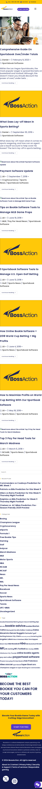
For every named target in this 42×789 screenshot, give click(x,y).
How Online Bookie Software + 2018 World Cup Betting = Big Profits (18, 336)
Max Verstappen (31, 639)
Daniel (5, 59)
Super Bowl (26, 664)
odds (36, 649)
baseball (3, 622)
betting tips (34, 622)
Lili (3, 176)
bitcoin (2, 626)
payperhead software (26, 657)
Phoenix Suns (4, 661)
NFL (1, 578)
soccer (9, 664)
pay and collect (6, 657)
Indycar (4, 548)
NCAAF (3, 570)
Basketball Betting (12, 622)
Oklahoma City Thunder (8, 653)
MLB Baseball (14, 644)
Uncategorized (7, 611)
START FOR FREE (21, 727)
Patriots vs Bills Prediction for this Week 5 (20, 489)
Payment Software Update (16, 171)
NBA (2, 563)
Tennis (3, 604)
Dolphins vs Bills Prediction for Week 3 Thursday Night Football (18, 500)
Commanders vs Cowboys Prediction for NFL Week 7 (20, 484)
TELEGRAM (33, 2)
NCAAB (5, 452)
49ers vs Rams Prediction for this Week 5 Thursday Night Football (20, 494)
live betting (34, 636)
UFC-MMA (5, 607)
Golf (4, 283)
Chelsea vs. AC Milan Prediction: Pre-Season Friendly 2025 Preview (18, 506)
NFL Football (19, 649)
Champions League (10, 522)
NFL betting (9, 649)
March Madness (8, 552)
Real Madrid (19, 661)
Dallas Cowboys (26, 630)
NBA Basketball (31, 644)
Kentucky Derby (25, 636)
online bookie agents (28, 652)
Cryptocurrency (10, 180)
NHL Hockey (30, 649)
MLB (4, 221)
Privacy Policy (25, 764)
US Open (18, 668)
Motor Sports (6, 559)
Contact (15, 764)
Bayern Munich (24, 622)
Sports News (14, 283)
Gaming (4, 541)
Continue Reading (9, 82)
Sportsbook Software (12, 63)
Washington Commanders (31, 668)
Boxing (3, 518)
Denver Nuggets (17, 633)
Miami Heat (4, 644)
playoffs (12, 661)
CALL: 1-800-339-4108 (13, 2)
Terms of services (19, 767)
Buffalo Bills (16, 630)
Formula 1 (4, 533)
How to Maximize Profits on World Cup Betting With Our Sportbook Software (21, 400)
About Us (6, 764)
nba (23, 643)
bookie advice (15, 626)
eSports (4, 529)
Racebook (5, 589)
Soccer (3, 593)
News (2, 574)
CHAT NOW (25, 2)
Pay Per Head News (17, 221)
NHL (2, 581)
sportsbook (17, 665)
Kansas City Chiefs (13, 636)
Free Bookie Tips (8, 537)
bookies (29, 626)
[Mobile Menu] (35, 8)
